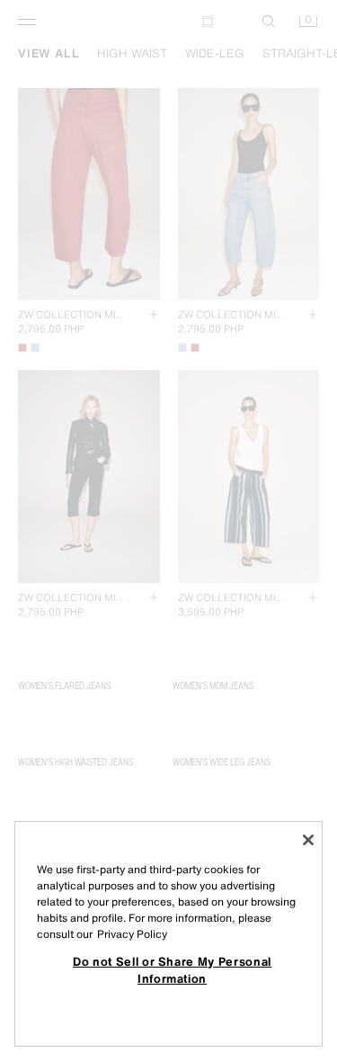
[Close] (308, 840)
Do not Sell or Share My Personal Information (172, 969)
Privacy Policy (132, 934)
